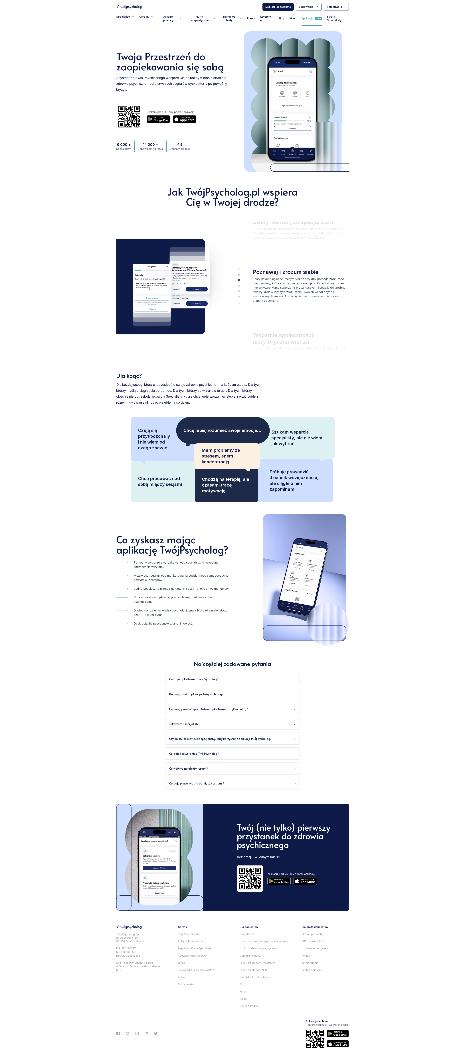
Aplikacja (311, 18)
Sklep (292, 18)
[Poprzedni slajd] (239, 268)
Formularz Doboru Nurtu (254, 969)
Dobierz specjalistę (278, 6)
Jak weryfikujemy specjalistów (196, 969)
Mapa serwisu (186, 984)
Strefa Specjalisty (334, 18)
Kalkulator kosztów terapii (255, 977)
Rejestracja (334, 6)
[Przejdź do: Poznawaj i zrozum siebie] (239, 280)
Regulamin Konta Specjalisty (194, 948)
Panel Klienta (247, 934)
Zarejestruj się (310, 962)
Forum (251, 18)
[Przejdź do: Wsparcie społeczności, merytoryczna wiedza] (239, 286)
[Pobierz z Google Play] (158, 119)
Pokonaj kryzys (249, 1005)
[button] (301, 226)
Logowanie (306, 6)
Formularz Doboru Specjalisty (257, 962)
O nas (181, 962)
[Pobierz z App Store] (184, 119)
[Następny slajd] (239, 303)
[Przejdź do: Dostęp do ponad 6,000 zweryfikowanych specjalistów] (239, 275)
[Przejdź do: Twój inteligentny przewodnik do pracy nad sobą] (239, 291)
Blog (281, 18)
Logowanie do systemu (315, 948)
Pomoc (182, 977)
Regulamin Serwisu (189, 934)
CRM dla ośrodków (313, 941)
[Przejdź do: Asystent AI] (239, 297)
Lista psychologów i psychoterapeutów (263, 941)
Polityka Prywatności (190, 941)
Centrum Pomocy (250, 955)
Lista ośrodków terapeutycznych (259, 948)
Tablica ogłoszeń (312, 969)
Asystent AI (265, 18)
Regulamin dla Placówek (192, 955)
